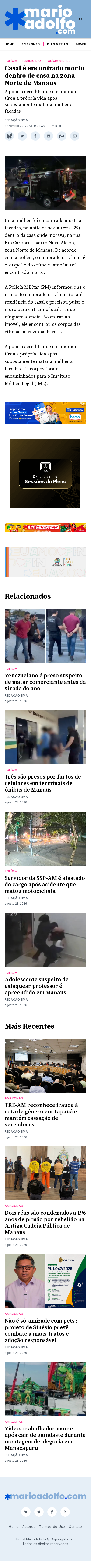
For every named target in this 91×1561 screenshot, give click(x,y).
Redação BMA (16, 120)
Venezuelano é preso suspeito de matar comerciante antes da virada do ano (45, 682)
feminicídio (31, 61)
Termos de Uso (52, 1527)
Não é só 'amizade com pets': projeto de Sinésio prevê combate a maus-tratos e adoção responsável (41, 1330)
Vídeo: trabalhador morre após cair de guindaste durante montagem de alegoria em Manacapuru (45, 1438)
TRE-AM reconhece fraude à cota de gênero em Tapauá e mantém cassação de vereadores (41, 1115)
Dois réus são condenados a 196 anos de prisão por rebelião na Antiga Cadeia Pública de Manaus (45, 1223)
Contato (75, 1527)
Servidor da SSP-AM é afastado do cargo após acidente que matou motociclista (45, 885)
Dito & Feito (57, 44)
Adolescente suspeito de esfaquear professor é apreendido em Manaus (37, 986)
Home (9, 44)
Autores (28, 1527)
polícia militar (59, 61)
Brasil (81, 44)
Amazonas (30, 44)
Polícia (11, 61)
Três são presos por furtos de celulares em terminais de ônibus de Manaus (43, 783)
